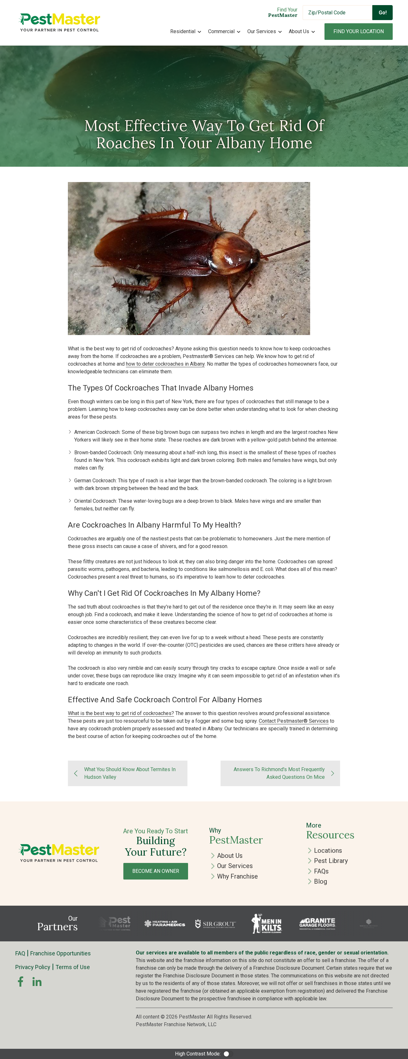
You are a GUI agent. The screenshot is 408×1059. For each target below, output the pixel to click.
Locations (328, 850)
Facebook (20, 981)
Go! (383, 13)
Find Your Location (358, 31)
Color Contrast (228, 1054)
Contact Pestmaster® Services (294, 721)
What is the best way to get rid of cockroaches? (121, 713)
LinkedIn (37, 981)
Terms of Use (72, 967)
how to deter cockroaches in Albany (165, 364)
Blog (320, 881)
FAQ (20, 953)
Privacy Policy (32, 967)
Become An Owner (155, 871)
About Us (230, 855)
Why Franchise (237, 876)
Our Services (235, 866)
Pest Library (331, 861)
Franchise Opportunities (60, 953)
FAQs (321, 871)
